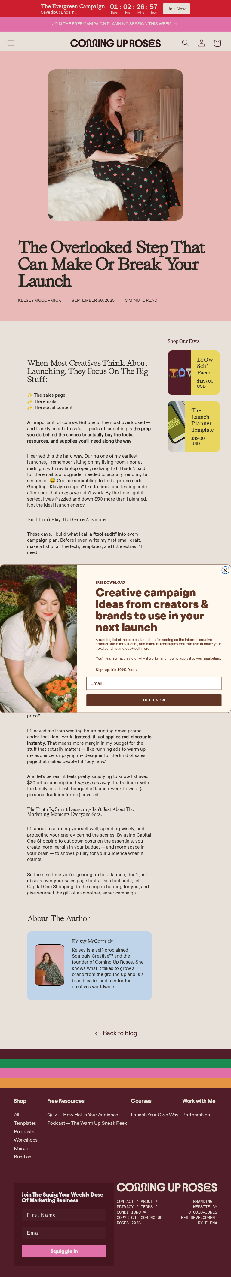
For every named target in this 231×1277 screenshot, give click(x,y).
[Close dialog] (225, 570)
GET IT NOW (154, 700)
